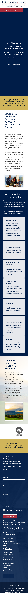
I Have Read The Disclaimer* (13, 510)
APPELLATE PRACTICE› (12, 319)
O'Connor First (10, 588)
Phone (5, 486)
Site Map (13, 590)
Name (5, 469)
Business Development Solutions (13, 592)
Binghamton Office (9, 570)
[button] (25, 10)
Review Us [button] (9, 576)
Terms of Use (16, 524)
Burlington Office (9, 559)
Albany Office (8, 549)
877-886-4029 (13, 10)
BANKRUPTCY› (10, 339)
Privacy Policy (6, 524)
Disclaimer (6, 506)
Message (6, 494)
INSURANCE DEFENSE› (12, 220)
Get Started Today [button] (14, 64)
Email (5, 478)
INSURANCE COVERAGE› (12, 244)
